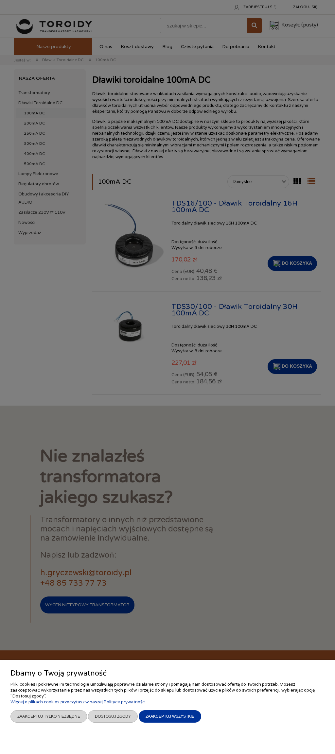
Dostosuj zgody (113, 716)
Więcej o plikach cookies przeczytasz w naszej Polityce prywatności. (78, 702)
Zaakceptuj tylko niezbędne (48, 716)
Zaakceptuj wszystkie (170, 716)
